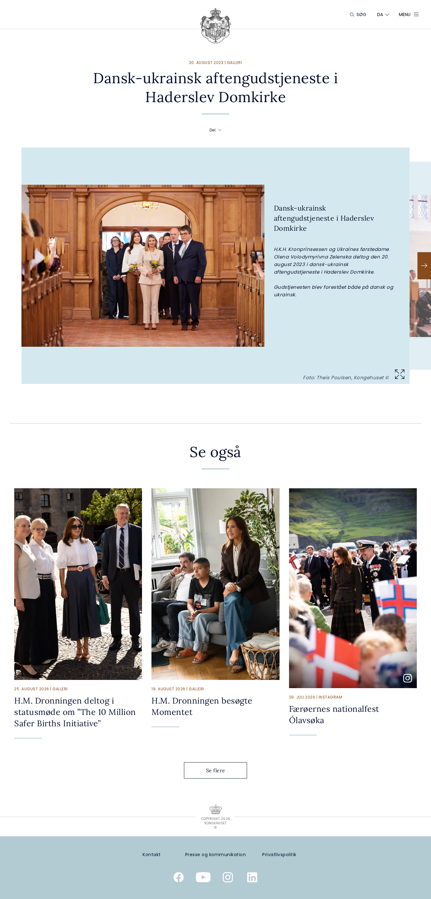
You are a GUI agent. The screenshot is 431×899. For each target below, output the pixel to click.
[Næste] (424, 265)
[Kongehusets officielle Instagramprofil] (227, 878)
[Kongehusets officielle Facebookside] (178, 878)
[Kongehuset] (215, 26)
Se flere (215, 770)
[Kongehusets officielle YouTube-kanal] (203, 878)
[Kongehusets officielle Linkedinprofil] (252, 878)
